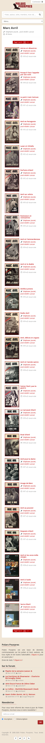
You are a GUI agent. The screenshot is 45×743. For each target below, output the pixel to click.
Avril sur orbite (26, 194)
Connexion (36, 2)
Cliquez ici (35, 654)
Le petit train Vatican (29, 97)
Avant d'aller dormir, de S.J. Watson (20, 694)
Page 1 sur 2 (18, 42)
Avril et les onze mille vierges (29, 556)
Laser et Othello (27, 146)
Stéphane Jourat (12, 32)
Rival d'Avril (25, 434)
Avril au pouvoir (26, 508)
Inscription (8, 719)
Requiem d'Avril (26, 531)
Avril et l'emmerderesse (30, 239)
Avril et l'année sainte (29, 362)
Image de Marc (26, 483)
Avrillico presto (26, 289)
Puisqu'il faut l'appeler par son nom (29, 73)
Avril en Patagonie (28, 121)
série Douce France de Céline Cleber (20, 684)
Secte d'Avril (25, 604)
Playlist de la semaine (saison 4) (18, 671)
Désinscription (21, 719)
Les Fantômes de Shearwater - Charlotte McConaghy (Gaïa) (22, 677)
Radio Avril (24, 313)
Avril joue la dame (27, 459)
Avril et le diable (27, 264)
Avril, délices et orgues (29, 338)
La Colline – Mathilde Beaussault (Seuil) (21, 689)
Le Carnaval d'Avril (28, 410)
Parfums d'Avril (26, 170)
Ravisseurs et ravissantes (25, 217)
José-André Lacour (27, 32)
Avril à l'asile (25, 580)
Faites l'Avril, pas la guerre (28, 387)
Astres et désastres (28, 48)
